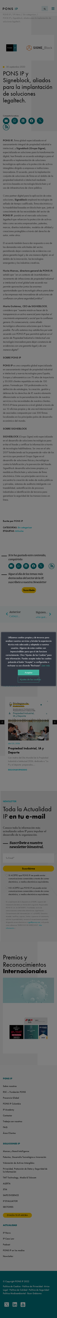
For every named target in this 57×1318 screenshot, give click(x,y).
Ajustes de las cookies (29, 679)
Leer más (46, 665)
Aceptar (28, 672)
